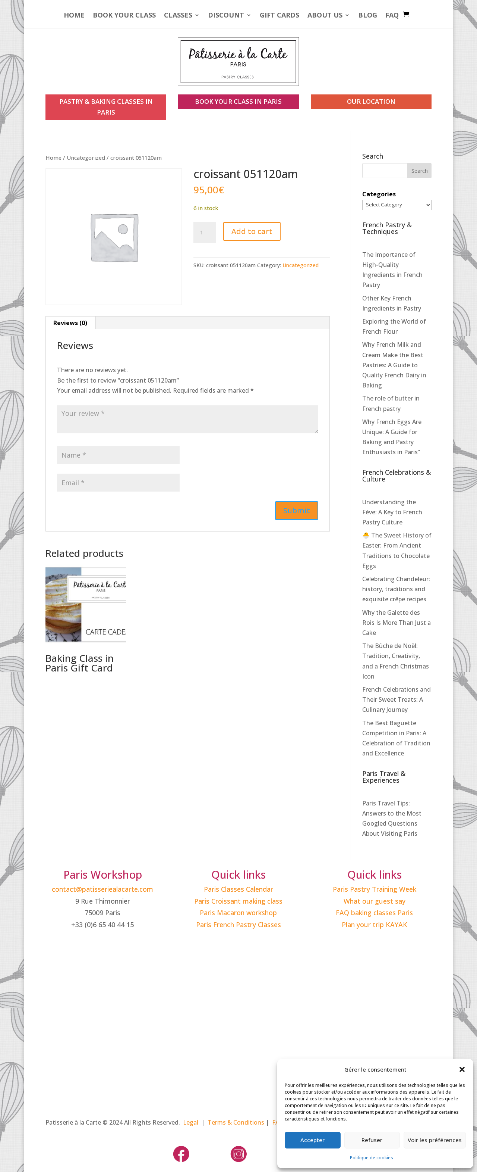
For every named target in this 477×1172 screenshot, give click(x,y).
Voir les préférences (435, 1140)
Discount (226, 15)
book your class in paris (238, 101)
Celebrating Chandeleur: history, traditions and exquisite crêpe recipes (396, 589)
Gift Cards (279, 15)
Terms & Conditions (236, 1122)
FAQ (392, 15)
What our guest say (374, 901)
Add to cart (251, 231)
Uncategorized (86, 157)
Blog (367, 15)
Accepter (312, 1140)
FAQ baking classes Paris (374, 912)
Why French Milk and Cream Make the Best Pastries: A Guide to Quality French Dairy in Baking (394, 364)
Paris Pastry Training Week (374, 889)
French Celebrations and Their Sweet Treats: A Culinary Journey (396, 699)
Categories (379, 194)
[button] (462, 1069)
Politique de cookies (371, 1157)
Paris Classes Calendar (238, 889)
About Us (324, 15)
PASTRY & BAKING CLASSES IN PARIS (106, 106)
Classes (178, 15)
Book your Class (124, 15)
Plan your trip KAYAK (374, 924)
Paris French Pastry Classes (238, 924)
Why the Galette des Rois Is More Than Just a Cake (396, 622)
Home (74, 15)
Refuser (371, 1140)
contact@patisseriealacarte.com (102, 889)
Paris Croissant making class (238, 901)
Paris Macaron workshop (238, 912)
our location (371, 101)
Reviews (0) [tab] (70, 323)
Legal (190, 1122)
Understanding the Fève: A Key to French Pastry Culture (392, 512)
